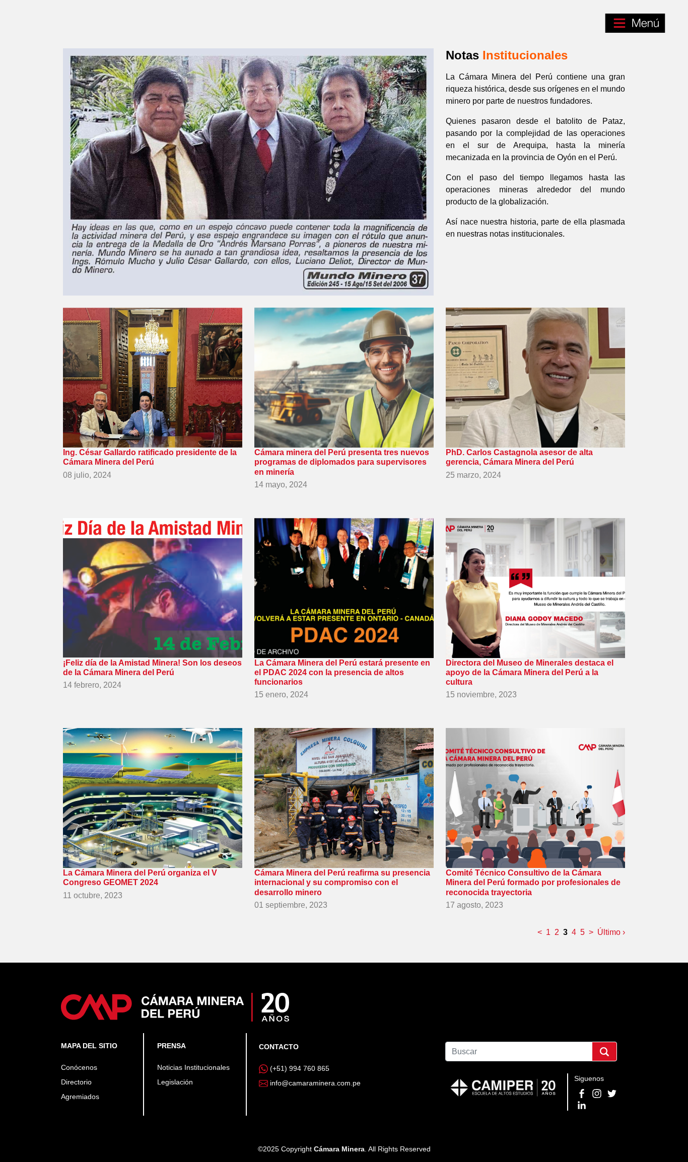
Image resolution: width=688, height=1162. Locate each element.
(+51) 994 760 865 (299, 1068)
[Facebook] (582, 1093)
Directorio (76, 1082)
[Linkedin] (581, 1104)
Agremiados (80, 1097)
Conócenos (79, 1067)
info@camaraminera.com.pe (315, 1083)
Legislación (175, 1082)
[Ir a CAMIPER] (503, 1086)
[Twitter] (611, 1093)
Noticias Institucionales (193, 1067)
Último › (611, 932)
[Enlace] (175, 1006)
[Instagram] (597, 1093)
